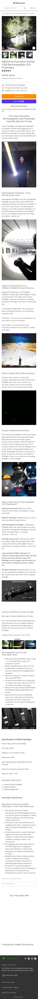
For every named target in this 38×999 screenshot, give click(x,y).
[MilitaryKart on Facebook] (25, 958)
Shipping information (11, 878)
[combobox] (16, 8)
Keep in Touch (9, 965)
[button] (6, 71)
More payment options (19, 106)
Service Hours (9, 993)
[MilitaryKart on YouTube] (35, 958)
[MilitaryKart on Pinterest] (29, 958)
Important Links (10, 987)
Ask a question (8, 883)
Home (3, 13)
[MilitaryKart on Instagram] (32, 958)
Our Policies (8, 982)
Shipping (4, 78)
